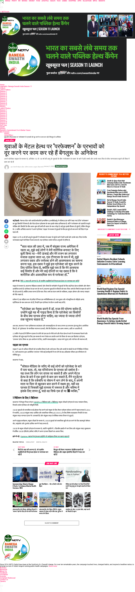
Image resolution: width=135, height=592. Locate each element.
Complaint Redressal (7, 578)
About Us (3, 571)
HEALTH (52, 1)
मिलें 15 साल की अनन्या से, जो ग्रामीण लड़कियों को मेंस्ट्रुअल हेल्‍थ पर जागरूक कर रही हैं (49, 281)
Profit (14, 1)
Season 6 (3, 100)
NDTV (2, 1)
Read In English (61, 166)
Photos (2, 107)
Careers (3, 581)
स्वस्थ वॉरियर (8, 135)
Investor (3, 576)
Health (2, 127)
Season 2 (3, 93)
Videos (2, 88)
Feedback (3, 573)
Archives (3, 568)
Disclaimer (4, 575)
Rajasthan (87, 1)
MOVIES (24, 1)
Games (64, 1)
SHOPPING (72, 1)
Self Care (3, 125)
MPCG (95, 1)
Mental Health (41, 442)
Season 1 (3, 91)
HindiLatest (30, 442)
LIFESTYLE (45, 1)
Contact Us (4, 580)
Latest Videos (5, 90)
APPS (79, 1)
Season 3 (3, 95)
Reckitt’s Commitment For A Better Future (15, 130)
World (7, 1)
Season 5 (3, 98)
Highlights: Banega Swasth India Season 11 (16, 86)
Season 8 (3, 103)
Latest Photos (5, 108)
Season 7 (3, 102)
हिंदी (19, 1)
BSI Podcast (4, 132)
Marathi (102, 1)
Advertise (3, 569)
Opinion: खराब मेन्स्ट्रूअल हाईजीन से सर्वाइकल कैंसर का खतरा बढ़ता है (44, 436)
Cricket (32, 1)
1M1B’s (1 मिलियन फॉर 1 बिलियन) (46, 402)
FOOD (38, 1)
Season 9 (3, 105)
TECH (59, 1)
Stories (2, 129)
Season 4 (3, 97)
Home (2, 85)
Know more (53, 566)
